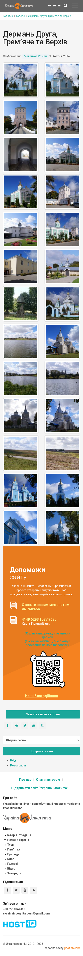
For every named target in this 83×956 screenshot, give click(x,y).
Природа (13, 854)
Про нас (25, 779)
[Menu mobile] (75, 6)
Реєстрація (18, 765)
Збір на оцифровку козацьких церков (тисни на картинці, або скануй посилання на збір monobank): (47, 639)
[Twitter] (16, 890)
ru (54, 5)
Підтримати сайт (41, 751)
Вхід (13, 760)
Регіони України (18, 839)
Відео (11, 868)
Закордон (14, 873)
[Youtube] (24, 890)
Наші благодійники (41, 696)
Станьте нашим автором (43, 714)
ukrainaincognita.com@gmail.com (26, 913)
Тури (10, 844)
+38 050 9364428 (14, 909)
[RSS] (33, 890)
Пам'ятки (13, 849)
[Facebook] (7, 890)
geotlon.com (72, 948)
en (59, 5)
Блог (10, 859)
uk (49, 5)
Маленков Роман (35, 56)
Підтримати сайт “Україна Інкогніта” (39, 788)
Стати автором (48, 779)
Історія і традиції (19, 835)
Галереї (12, 863)
